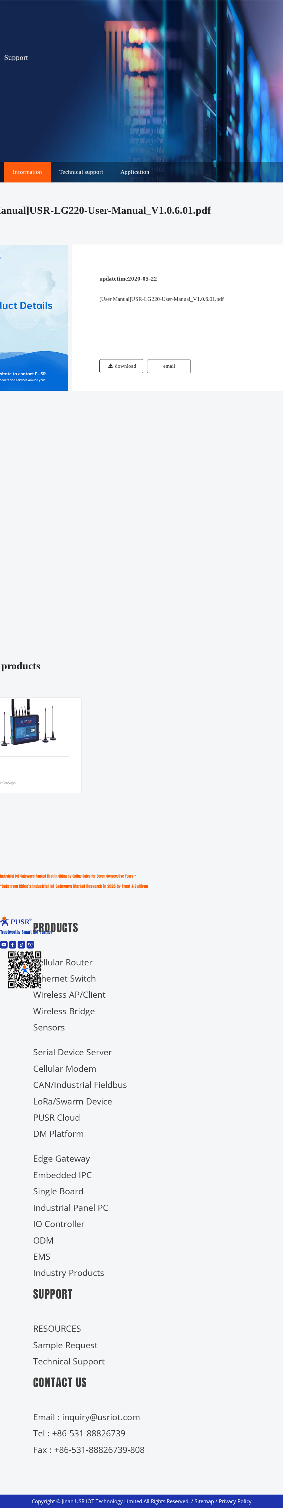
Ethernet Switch (64, 978)
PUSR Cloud (56, 1117)
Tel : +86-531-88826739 (79, 1433)
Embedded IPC (62, 1175)
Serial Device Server (72, 1052)
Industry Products (68, 1272)
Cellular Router (62, 962)
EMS (41, 1256)
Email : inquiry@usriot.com (86, 1417)
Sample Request (65, 1345)
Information (27, 172)
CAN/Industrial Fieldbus (80, 1084)
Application (134, 172)
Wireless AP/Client (69, 994)
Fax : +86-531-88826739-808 (89, 1449)
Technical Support (69, 1361)
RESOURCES (57, 1328)
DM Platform (58, 1133)
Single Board (58, 1191)
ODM (43, 1240)
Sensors (49, 1027)
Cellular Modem (64, 1068)
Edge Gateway (61, 1158)
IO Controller (59, 1223)
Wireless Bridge (64, 1011)
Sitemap (204, 1501)
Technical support (81, 172)
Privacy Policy (235, 1501)
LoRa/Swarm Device (72, 1101)
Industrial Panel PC (70, 1207)
